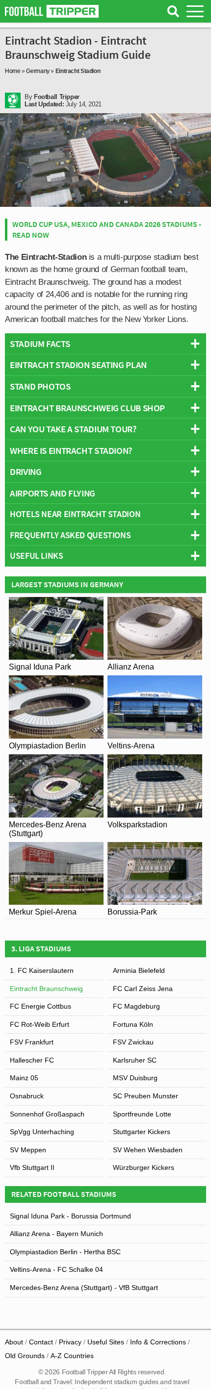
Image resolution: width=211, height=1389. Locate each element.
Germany (37, 71)
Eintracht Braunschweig (46, 988)
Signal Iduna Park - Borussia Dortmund (70, 1216)
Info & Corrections (158, 1342)
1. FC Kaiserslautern (42, 970)
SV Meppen (28, 1150)
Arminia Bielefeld (139, 970)
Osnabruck (27, 1096)
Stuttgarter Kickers (141, 1132)
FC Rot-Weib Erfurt (39, 1024)
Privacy (70, 1342)
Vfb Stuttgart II (32, 1167)
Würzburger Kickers (143, 1167)
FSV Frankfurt (31, 1042)
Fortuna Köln (133, 1024)
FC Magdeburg (136, 1006)
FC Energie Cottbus (40, 1006)
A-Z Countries (72, 1356)
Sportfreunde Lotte (142, 1114)
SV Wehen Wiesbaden (148, 1150)
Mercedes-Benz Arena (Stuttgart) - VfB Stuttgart (84, 1287)
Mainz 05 (24, 1078)
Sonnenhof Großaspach (47, 1114)
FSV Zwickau (133, 1042)
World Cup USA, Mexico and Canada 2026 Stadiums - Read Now (106, 229)
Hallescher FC (32, 1060)
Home (13, 71)
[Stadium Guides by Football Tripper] (52, 11)
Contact (41, 1342)
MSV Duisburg (135, 1078)
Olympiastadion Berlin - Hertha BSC (65, 1252)
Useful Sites (105, 1342)
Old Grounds (25, 1356)
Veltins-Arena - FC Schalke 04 (56, 1269)
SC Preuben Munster (145, 1096)
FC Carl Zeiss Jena (143, 988)
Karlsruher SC (135, 1060)
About (14, 1342)
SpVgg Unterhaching (42, 1132)
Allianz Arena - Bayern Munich (56, 1234)
